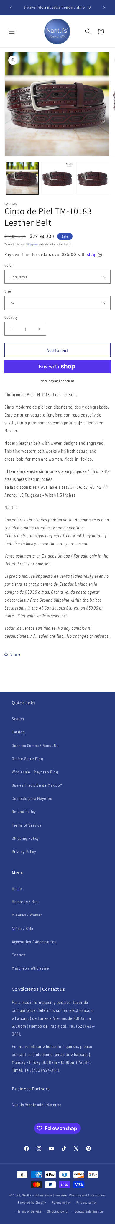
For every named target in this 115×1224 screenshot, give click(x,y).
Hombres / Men (25, 901)
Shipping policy (58, 1211)
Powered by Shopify (32, 1202)
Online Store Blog (27, 758)
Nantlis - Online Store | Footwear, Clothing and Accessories (64, 1195)
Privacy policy (86, 1202)
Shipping (32, 244)
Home (17, 888)
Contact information (89, 1211)
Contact (18, 954)
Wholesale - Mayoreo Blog (35, 771)
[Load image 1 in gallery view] (22, 178)
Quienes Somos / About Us (35, 745)
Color (8, 265)
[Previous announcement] (10, 7)
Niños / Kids (22, 928)
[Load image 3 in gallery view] (92, 178)
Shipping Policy (25, 838)
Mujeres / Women (27, 914)
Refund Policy (24, 811)
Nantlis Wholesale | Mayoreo (36, 1104)
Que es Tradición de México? (37, 785)
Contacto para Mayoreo (32, 798)
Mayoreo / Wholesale (30, 968)
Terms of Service (27, 824)
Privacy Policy (24, 851)
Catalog (18, 731)
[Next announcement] (104, 7)
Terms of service (30, 1211)
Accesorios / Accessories (34, 941)
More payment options (58, 381)
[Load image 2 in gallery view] (57, 178)
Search (18, 718)
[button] (11, 31)
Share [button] (15, 654)
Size (7, 291)
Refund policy (61, 1202)
